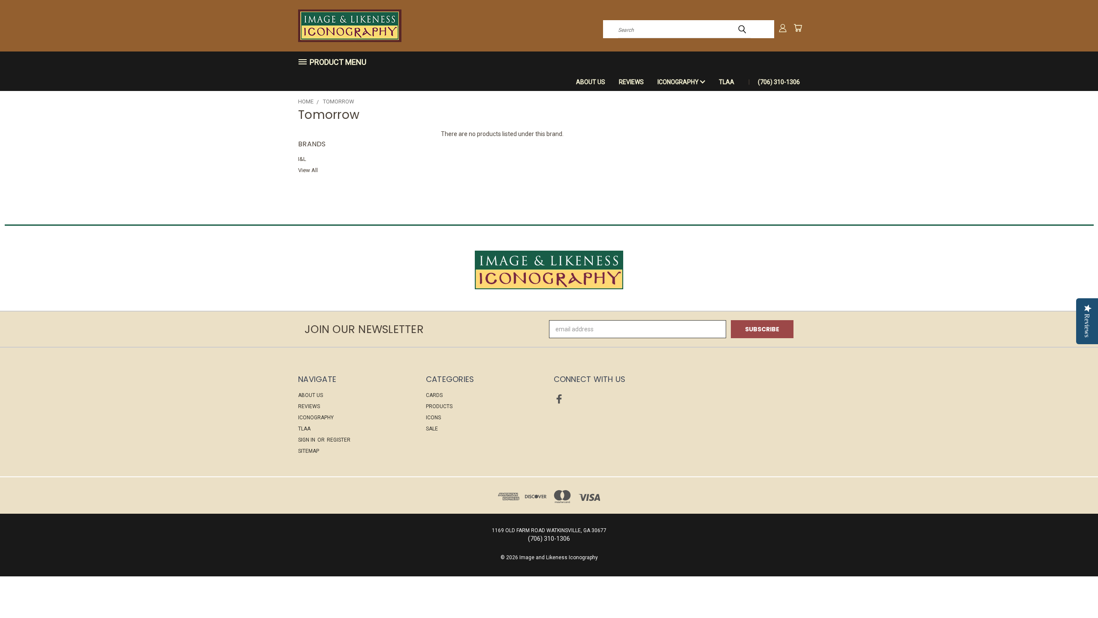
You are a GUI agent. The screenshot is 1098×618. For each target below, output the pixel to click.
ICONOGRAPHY (679, 82)
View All (308, 170)
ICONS (433, 418)
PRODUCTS (439, 406)
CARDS (434, 395)
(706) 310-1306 (779, 82)
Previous (1075, 591)
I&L (302, 159)
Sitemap (308, 451)
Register (338, 440)
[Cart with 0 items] (797, 28)
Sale (432, 429)
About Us (590, 82)
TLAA (726, 82)
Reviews (631, 82)
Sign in (307, 440)
